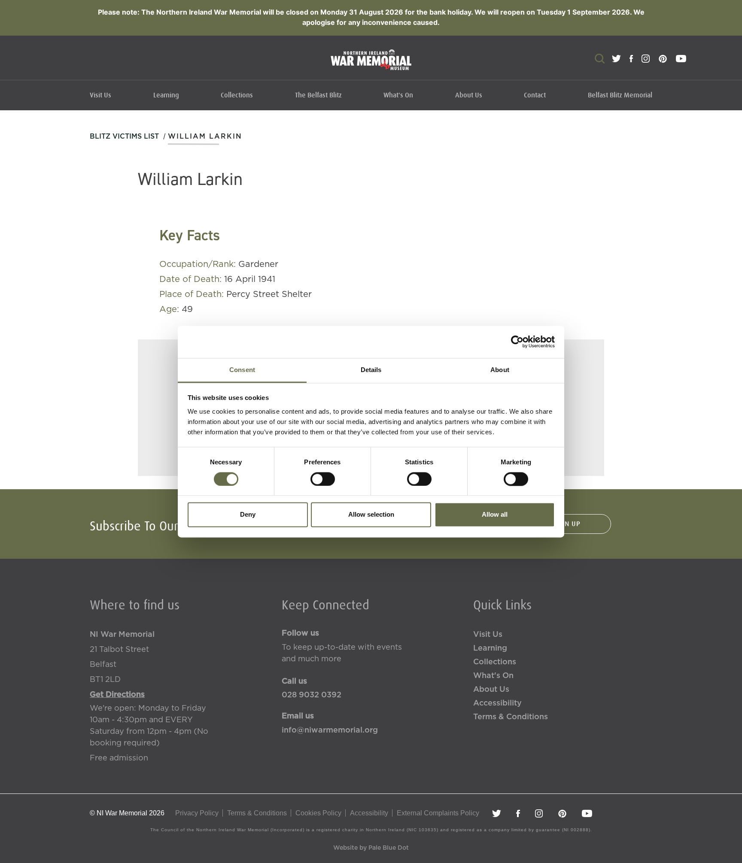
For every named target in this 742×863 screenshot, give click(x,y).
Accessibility (497, 703)
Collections (237, 95)
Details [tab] (371, 369)
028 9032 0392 (311, 695)
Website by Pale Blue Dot (371, 848)
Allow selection (371, 514)
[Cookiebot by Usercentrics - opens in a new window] (517, 341)
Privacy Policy (197, 813)
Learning (166, 95)
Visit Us (100, 95)
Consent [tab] (242, 369)
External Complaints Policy (438, 813)
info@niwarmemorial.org (330, 730)
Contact (535, 95)
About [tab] (499, 369)
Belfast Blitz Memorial (620, 95)
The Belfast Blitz (318, 95)
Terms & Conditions (510, 717)
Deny (247, 514)
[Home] (371, 64)
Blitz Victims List (124, 136)
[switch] (322, 479)
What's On (398, 95)
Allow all (495, 514)
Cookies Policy (318, 813)
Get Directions (117, 695)
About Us (468, 95)
